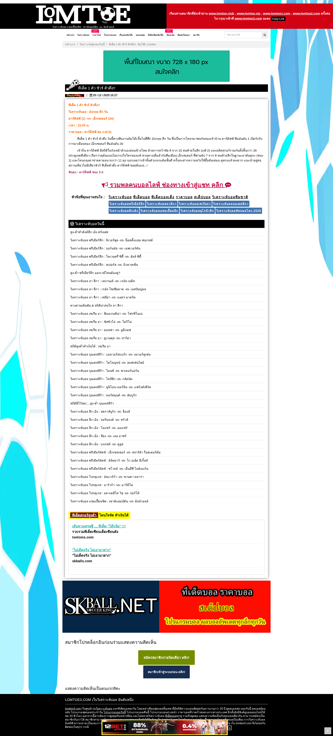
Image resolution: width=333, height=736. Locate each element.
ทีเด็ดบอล (171, 715)
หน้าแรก (70, 44)
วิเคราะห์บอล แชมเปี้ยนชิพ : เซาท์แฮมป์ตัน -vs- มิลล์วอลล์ (83, 27)
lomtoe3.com (73, 708)
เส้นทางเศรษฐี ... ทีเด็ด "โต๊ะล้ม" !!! (99, 526)
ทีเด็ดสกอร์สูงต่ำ (84, 515)
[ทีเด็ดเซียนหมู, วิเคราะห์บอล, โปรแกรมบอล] (166, 607)
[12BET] (164, 727)
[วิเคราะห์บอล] (166, 66)
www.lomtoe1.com (276, 13)
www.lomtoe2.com (306, 13)
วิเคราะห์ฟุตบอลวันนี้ (92, 44)
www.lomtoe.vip (248, 13)
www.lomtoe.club (221, 13)
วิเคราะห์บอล (104, 708)
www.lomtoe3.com (248, 18)
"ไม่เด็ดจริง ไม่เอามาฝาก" (91, 550)
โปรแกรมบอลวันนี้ (115, 712)
